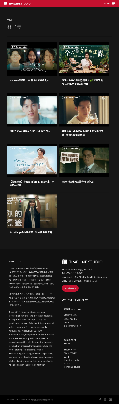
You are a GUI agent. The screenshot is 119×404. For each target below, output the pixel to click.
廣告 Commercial (19, 47)
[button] (109, 3)
